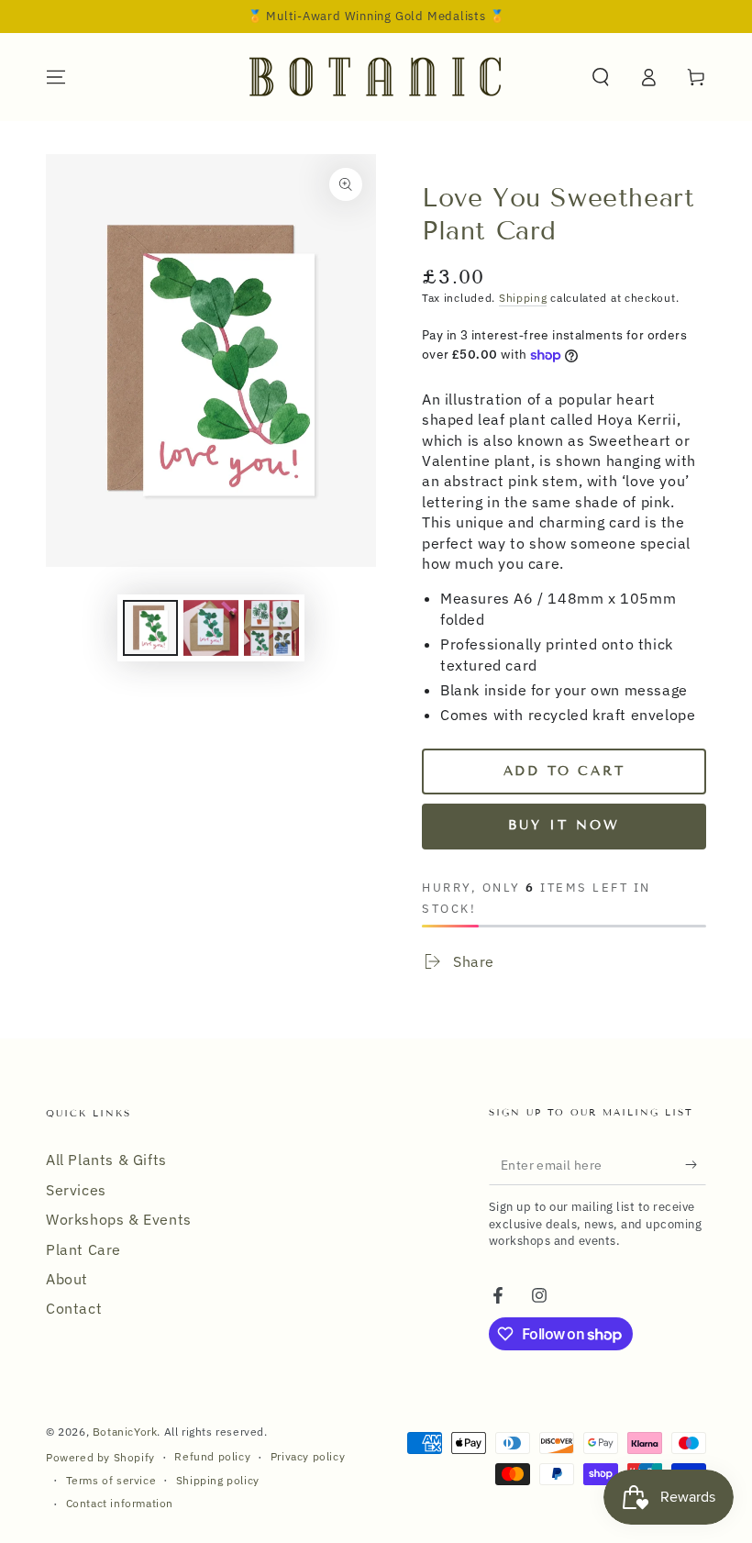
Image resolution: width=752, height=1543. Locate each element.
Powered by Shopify (100, 1457)
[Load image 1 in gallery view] (150, 628)
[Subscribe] (695, 1164)
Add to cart (564, 771)
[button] (601, 77)
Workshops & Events (119, 1219)
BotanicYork (125, 1431)
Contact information (119, 1503)
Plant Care (83, 1249)
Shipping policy (218, 1480)
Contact (74, 1308)
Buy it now (564, 825)
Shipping (523, 298)
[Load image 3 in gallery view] (271, 628)
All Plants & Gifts (106, 1159)
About (67, 1279)
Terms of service (111, 1480)
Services (76, 1190)
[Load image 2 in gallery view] (210, 628)
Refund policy (212, 1456)
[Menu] (56, 77)
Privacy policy (308, 1456)
